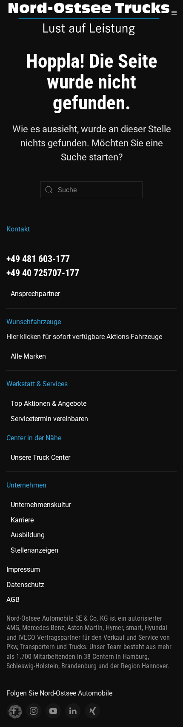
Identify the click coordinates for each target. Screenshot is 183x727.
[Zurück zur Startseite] (89, 18)
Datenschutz (25, 585)
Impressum (23, 569)
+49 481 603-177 (38, 259)
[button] (174, 13)
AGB (13, 600)
